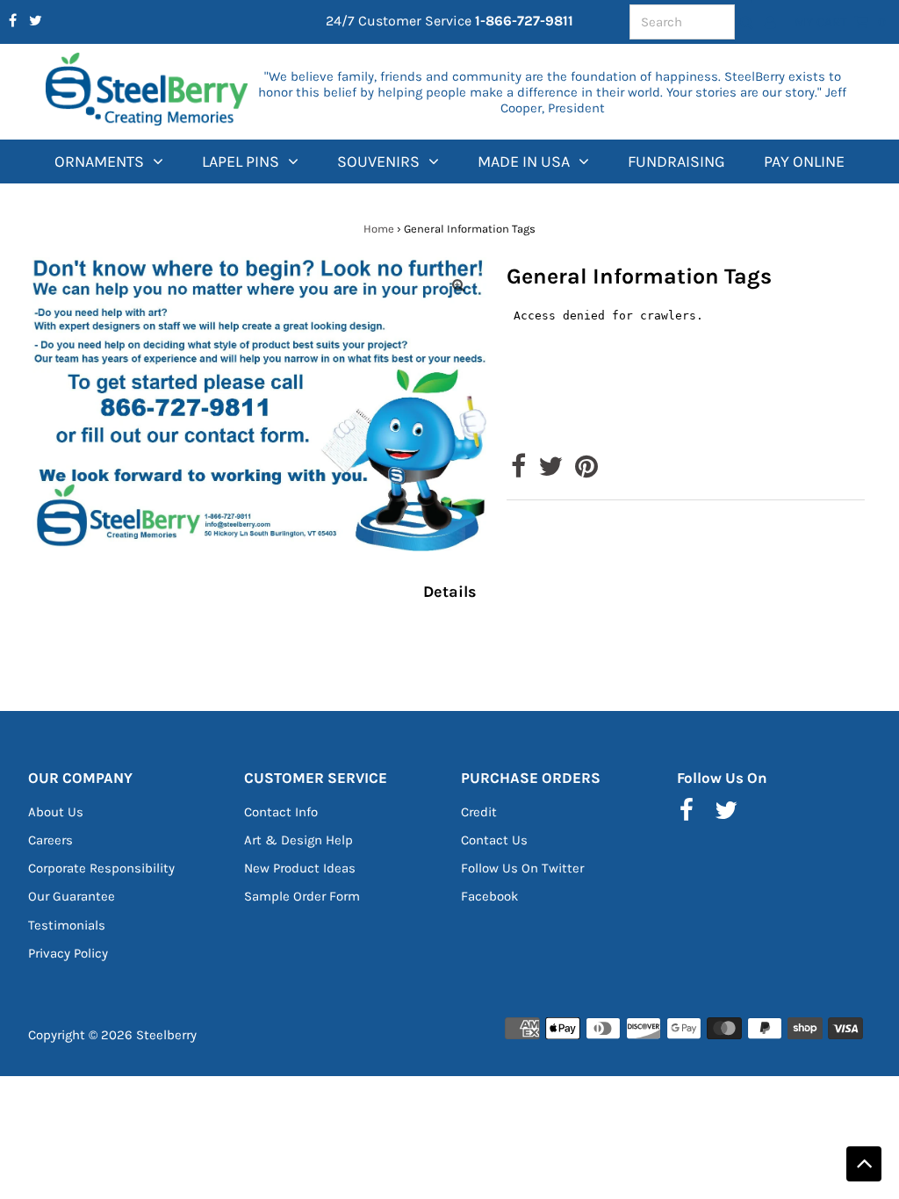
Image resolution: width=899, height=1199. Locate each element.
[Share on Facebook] (518, 471)
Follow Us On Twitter (522, 868)
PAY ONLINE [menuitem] (804, 161)
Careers (50, 840)
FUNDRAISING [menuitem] (676, 161)
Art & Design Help (298, 840)
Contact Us (494, 840)
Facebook (489, 896)
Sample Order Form (302, 896)
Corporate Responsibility (101, 868)
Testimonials (66, 925)
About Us (55, 812)
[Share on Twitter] (550, 471)
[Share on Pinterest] (586, 471)
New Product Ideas (300, 868)
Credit (479, 812)
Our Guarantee (71, 896)
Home (378, 228)
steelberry (166, 1035)
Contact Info (281, 812)
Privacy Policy (68, 953)
